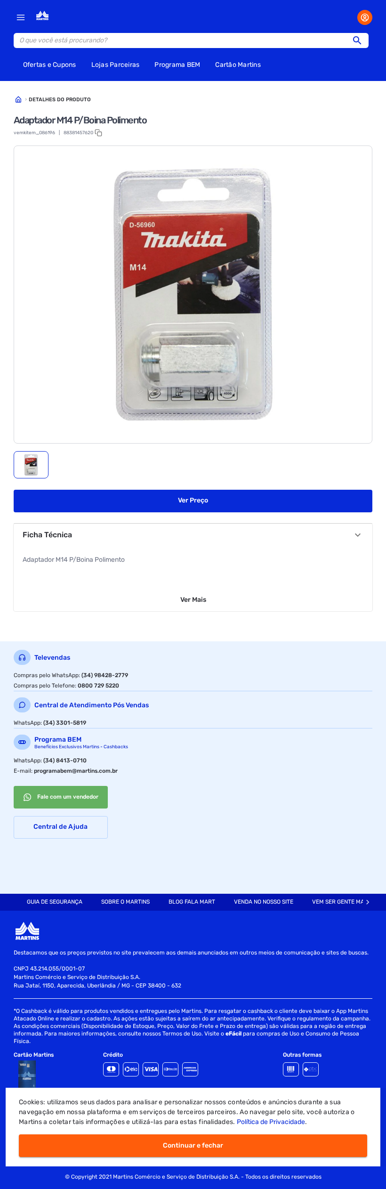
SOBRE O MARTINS (125, 901)
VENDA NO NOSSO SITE (263, 901)
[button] (360, 40)
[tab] (31, 464)
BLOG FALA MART (192, 901)
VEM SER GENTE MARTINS (346, 901)
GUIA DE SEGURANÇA (54, 901)
